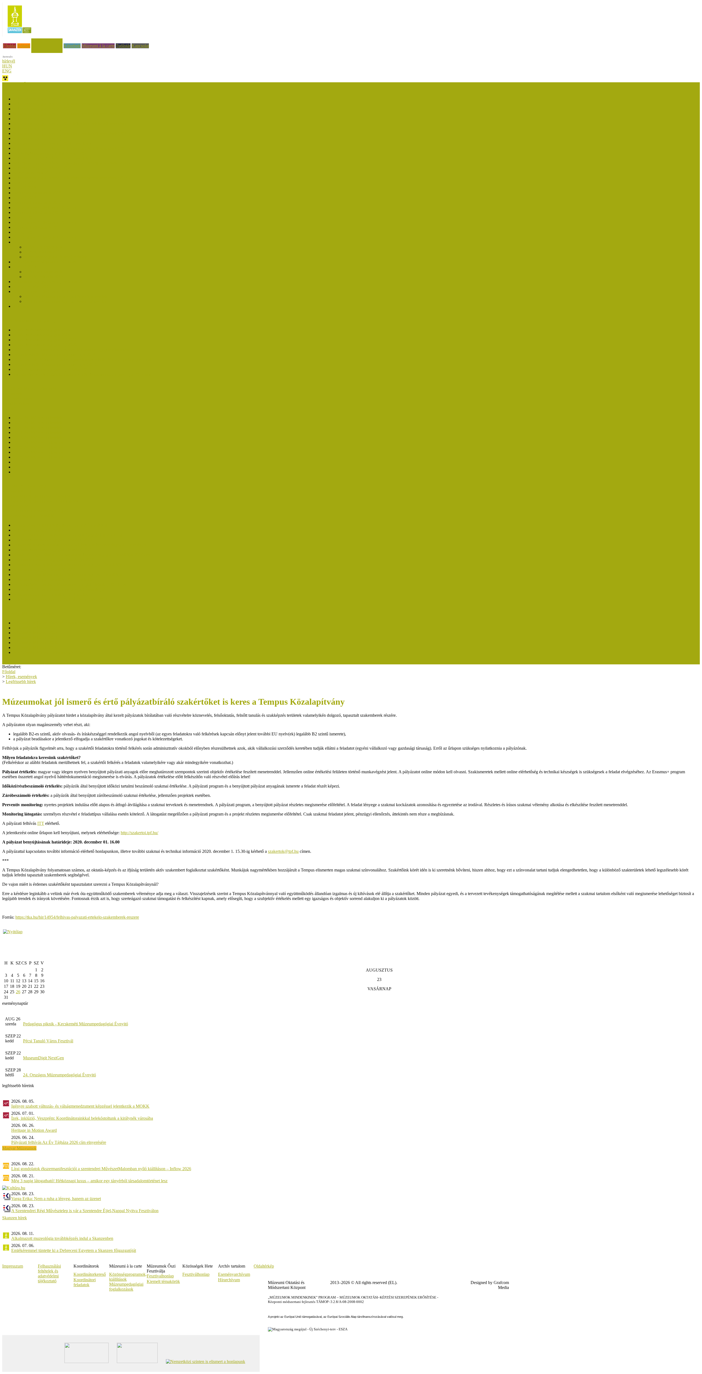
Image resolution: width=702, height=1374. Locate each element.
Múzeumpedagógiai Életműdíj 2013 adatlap (51, 594)
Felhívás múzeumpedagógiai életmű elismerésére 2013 (60, 599)
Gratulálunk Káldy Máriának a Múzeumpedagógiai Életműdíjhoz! (70, 564)
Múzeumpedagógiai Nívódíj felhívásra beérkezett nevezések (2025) (71, 103)
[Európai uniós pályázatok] (12, 931)
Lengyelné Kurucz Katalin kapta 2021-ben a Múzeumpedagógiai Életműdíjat (79, 545)
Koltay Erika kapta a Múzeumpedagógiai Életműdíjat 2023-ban (68, 535)
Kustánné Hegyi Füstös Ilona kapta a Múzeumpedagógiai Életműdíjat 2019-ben (82, 554)
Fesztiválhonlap (196, 1274)
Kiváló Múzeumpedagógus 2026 (41, 330)
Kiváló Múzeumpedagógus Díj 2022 (45, 339)
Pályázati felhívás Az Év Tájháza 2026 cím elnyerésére (58, 1142)
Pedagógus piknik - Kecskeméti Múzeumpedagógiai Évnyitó (75, 1024)
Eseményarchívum (234, 1274)
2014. (18, 467)
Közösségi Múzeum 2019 (35, 647)
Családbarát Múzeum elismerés (29, 388)
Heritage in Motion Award (34, 1130)
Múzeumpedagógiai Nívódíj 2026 (42, 99)
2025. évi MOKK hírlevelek (37, 422)
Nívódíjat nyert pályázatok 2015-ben (45, 222)
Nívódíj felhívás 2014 (43, 252)
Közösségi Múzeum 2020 (35, 642)
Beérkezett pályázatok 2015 (37, 227)
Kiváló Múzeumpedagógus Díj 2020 (45, 344)
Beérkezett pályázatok (43, 247)
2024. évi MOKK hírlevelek (37, 427)
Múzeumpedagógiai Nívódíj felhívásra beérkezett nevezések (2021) (71, 148)
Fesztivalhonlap (160, 1276)
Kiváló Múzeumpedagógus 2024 (41, 334)
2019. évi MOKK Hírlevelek (38, 452)
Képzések (72, 45)
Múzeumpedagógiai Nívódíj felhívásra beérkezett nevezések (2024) (71, 113)
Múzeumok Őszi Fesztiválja (26, 84)
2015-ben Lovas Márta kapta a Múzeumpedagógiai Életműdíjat (67, 574)
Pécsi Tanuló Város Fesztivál (48, 1041)
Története (21, 306)
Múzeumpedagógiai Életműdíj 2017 (44, 569)
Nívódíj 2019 (24, 182)
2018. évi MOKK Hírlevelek (38, 457)
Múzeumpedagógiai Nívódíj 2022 (42, 138)
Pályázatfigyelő (15, 506)
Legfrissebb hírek (17, 398)
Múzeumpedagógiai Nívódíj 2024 (42, 118)
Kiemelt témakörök (163, 1281)
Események (12, 393)
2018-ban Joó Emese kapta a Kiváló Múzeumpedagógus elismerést (71, 349)
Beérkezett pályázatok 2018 (37, 192)
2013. (18, 472)
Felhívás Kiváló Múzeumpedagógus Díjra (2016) (55, 364)
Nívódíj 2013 (24, 266)
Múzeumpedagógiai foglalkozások (126, 1286)
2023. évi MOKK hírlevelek (37, 432)
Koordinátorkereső (89, 1274)
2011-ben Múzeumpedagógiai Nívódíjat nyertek (65, 301)
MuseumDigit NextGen (43, 1058)
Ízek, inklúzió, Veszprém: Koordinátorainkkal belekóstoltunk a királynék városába (82, 1118)
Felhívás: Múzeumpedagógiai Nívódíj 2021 (50, 153)
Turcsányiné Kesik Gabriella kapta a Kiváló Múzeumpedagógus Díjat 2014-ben (82, 374)
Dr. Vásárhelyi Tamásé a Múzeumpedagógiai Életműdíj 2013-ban (69, 584)
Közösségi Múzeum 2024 (35, 627)
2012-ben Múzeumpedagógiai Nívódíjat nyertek (65, 296)
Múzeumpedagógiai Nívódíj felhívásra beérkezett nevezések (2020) (71, 163)
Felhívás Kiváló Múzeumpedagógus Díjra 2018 (54, 354)
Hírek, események (47, 40)
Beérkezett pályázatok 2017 (37, 202)
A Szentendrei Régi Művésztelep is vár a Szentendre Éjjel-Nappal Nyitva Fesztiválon (84, 1210)
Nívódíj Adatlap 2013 (32, 286)
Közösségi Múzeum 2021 (35, 637)
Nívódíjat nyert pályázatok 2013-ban (45, 261)
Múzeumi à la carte (98, 45)
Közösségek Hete (17, 491)
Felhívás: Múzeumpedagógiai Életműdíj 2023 (52, 540)
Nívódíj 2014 (24, 242)
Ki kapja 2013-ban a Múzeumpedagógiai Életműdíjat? (60, 589)
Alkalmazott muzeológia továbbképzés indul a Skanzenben (62, 1238)
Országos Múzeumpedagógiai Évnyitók (36, 496)
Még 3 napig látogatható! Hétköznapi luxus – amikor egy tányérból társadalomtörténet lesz (89, 1180)
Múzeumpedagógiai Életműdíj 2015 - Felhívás (53, 579)
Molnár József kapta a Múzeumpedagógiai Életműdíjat (60, 525)
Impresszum (12, 1266)
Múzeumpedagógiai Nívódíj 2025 (42, 108)
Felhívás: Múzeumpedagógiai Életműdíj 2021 (52, 550)
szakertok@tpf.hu (283, 851)
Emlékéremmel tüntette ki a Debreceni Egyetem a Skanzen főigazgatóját (73, 1250)
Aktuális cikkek (15, 403)
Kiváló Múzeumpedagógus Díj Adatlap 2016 (52, 369)
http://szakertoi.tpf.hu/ (139, 832)
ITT (40, 823)
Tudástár (123, 45)
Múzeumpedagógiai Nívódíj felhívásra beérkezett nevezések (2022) (71, 133)
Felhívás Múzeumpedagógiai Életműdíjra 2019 (53, 559)
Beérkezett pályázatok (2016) (38, 212)
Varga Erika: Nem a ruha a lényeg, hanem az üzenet (56, 1198)
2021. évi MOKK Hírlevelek (38, 442)
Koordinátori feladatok (84, 1282)
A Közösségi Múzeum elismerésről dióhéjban (52, 652)
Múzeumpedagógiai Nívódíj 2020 (42, 168)
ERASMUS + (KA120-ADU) (28, 486)
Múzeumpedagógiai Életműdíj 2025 (44, 530)
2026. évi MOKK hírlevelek (37, 417)
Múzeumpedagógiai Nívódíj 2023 (42, 128)
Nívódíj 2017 (24, 197)
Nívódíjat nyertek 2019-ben (37, 173)
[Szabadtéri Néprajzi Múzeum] (19, 35)
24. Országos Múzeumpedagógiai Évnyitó (59, 1075)
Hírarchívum (229, 1279)
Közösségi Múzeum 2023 (35, 632)
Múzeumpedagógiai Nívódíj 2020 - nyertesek (52, 158)
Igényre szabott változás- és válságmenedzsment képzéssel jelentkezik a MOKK (80, 1106)
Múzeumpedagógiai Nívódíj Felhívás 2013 (50, 281)
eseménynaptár (15, 1003)
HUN (7, 66)
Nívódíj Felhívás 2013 (43, 276)
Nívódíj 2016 (24, 217)
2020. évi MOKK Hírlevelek (38, 447)
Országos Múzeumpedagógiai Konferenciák (40, 501)
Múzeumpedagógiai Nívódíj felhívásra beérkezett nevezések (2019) (71, 178)
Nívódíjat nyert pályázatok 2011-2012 (46, 291)
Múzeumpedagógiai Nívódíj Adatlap (55, 257)
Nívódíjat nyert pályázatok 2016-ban (45, 207)
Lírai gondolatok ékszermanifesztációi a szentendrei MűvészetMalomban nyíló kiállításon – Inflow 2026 (101, 1168)
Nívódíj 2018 (24, 187)
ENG (7, 71)
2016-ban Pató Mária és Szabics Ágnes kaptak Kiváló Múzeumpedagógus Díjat (82, 359)
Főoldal (9, 45)
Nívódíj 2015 (24, 232)
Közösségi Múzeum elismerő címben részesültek (55, 622)
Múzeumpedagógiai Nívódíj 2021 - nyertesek (52, 143)
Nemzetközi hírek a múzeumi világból (35, 511)
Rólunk (23, 45)
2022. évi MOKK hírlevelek (37, 437)
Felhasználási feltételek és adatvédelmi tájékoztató (49, 1273)
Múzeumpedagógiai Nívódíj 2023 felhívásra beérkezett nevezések (70, 123)
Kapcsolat (140, 45)
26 (18, 991)
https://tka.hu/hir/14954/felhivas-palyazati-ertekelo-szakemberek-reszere (77, 917)
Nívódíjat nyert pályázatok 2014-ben (45, 237)
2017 (17, 462)
